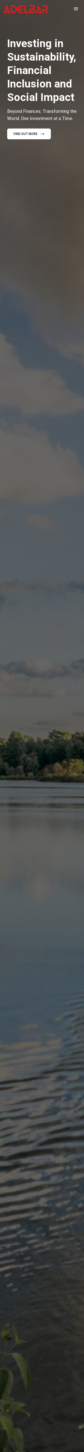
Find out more (25, 134)
